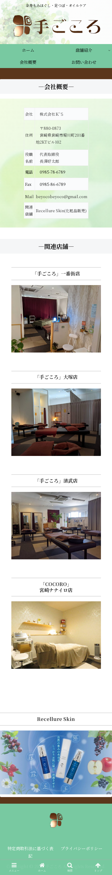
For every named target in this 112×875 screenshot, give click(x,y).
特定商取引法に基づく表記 (30, 852)
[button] (100, 643)
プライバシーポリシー (81, 848)
